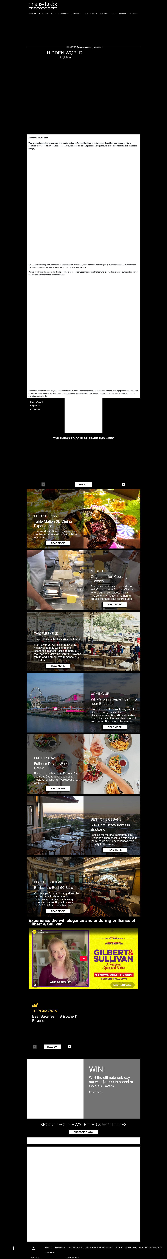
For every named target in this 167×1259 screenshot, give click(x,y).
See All (83, 484)
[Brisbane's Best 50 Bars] (83, 886)
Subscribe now (83, 1132)
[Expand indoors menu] (127, 13)
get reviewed (75, 1247)
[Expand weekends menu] (47, 13)
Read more (58, 543)
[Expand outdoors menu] (80, 13)
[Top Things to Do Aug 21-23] (83, 641)
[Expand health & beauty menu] (96, 13)
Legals (118, 1247)
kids (52, 13)
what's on (32, 13)
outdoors (75, 13)
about (48, 1247)
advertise (59, 1247)
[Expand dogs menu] (116, 13)
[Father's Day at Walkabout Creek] (83, 764)
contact (49, 1252)
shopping (103, 13)
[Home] (42, 5)
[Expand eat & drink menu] (68, 13)
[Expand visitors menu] (137, 13)
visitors (133, 13)
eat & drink (62, 13)
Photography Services (99, 1247)
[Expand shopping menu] (108, 13)
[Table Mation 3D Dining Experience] (83, 518)
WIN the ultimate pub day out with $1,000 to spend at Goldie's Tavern (111, 1081)
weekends (42, 13)
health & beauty (89, 13)
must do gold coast (150, 1247)
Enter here (95, 1092)
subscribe (131, 1247)
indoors (122, 13)
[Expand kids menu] (55, 13)
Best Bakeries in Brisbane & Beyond (54, 1018)
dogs (113, 13)
